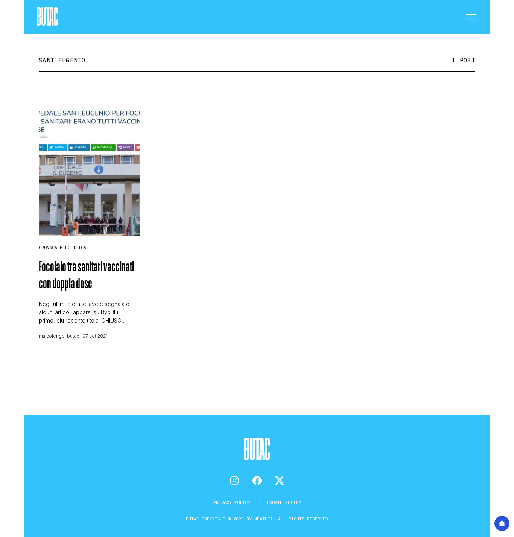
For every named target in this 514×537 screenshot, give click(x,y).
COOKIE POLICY (284, 502)
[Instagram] (234, 480)
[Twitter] (279, 480)
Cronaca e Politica (62, 247)
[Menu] (471, 17)
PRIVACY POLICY (233, 502)
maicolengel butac (59, 336)
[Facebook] (257, 480)
